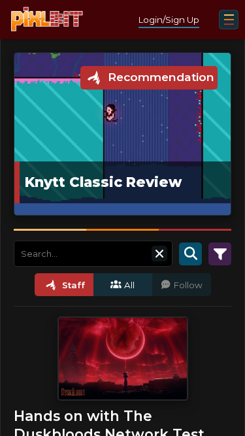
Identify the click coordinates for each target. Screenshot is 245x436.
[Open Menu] (228, 19)
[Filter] (219, 254)
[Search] (190, 254)
